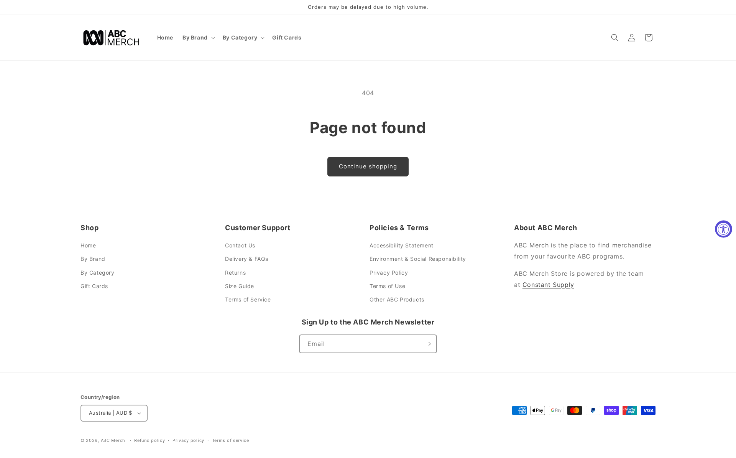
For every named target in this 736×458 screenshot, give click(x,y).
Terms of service (230, 440)
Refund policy (149, 440)
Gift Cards (94, 286)
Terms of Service (248, 299)
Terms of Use (387, 286)
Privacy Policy (389, 272)
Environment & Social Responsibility (418, 258)
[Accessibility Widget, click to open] (723, 229)
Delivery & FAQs (246, 258)
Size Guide (239, 286)
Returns (235, 272)
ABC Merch (113, 440)
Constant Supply (548, 284)
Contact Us (240, 245)
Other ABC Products (397, 299)
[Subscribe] (427, 343)
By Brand (92, 258)
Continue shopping (368, 166)
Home (88, 245)
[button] (198, 38)
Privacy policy (188, 440)
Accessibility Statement (402, 245)
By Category (97, 272)
